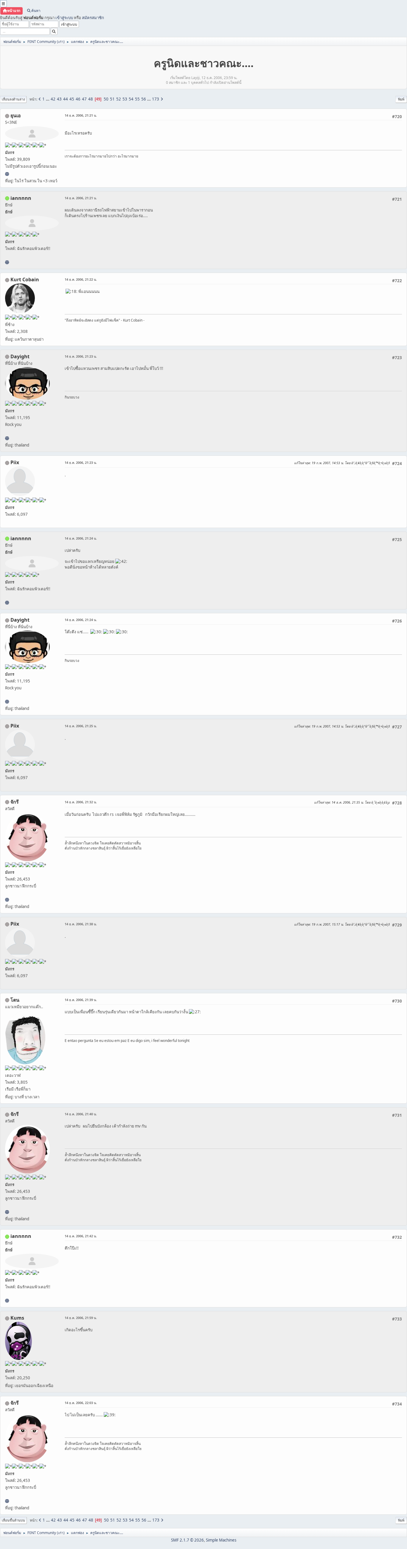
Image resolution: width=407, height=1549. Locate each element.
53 (124, 99)
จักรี (14, 802)
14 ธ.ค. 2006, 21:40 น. (81, 1114)
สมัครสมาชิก (93, 17)
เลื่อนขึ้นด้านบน (13, 1520)
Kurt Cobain (24, 279)
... (48, 99)
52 (118, 99)
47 (84, 99)
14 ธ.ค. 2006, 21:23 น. (81, 356)
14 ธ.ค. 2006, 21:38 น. (81, 924)
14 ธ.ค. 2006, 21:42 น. (81, 1236)
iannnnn (20, 198)
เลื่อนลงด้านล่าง (13, 99)
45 (71, 99)
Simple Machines (221, 1540)
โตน (14, 1000)
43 (59, 99)
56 (143, 99)
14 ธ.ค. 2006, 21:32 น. (81, 802)
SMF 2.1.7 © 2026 (187, 1540)
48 (90, 99)
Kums (17, 1318)
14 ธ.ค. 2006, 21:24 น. (81, 538)
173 (155, 99)
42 (53, 99)
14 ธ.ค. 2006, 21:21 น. (81, 115)
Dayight (19, 356)
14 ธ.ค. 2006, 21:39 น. (81, 999)
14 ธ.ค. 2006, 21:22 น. (81, 279)
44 (65, 99)
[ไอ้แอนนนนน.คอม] (7, 262)
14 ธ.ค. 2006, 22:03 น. (81, 1402)
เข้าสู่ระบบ (64, 17)
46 (78, 99)
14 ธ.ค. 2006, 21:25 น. (81, 726)
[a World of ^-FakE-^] (7, 174)
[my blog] (7, 438)
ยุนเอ (15, 115)
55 (137, 99)
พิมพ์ (401, 99)
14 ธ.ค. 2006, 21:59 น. (81, 1317)
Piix (14, 462)
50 (106, 99)
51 (112, 99)
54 (131, 99)
